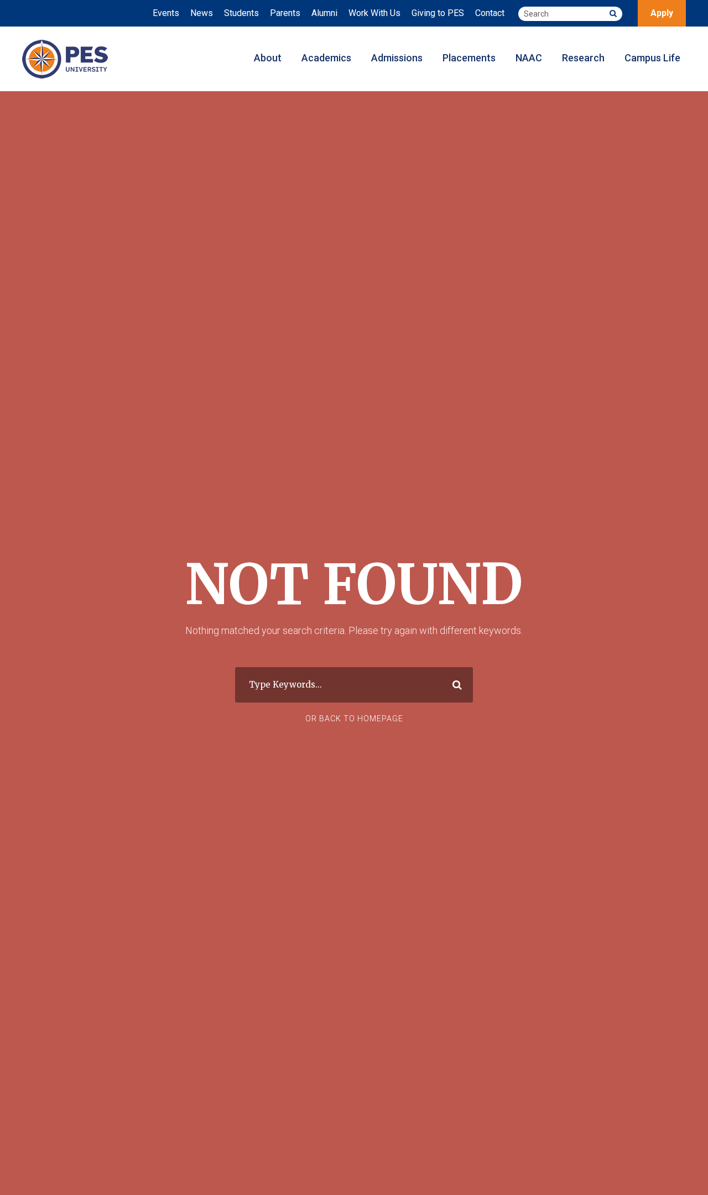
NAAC (529, 58)
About (268, 58)
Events (166, 13)
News (201, 13)
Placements (469, 58)
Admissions (397, 58)
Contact (489, 13)
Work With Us (374, 13)
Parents (285, 13)
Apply (661, 13)
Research (583, 58)
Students (241, 13)
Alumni (324, 13)
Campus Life (652, 58)
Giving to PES (438, 13)
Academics (326, 58)
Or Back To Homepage (354, 718)
